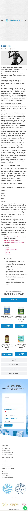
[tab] (14, 300)
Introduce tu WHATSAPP (10, 409)
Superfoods (8, 254)
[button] (2, 20)
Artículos (5, 49)
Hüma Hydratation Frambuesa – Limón (14, 242)
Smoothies (7, 252)
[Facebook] (12, 497)
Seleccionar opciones (7, 326)
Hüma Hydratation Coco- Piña (12, 240)
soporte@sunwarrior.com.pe (14, 509)
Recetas (7, 251)
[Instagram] (15, 497)
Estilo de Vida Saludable (11, 249)
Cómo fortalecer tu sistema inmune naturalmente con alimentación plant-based (15, 282)
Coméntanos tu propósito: (10, 418)
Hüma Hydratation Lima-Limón (12, 237)
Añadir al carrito (7, 354)
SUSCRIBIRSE (8, 425)
